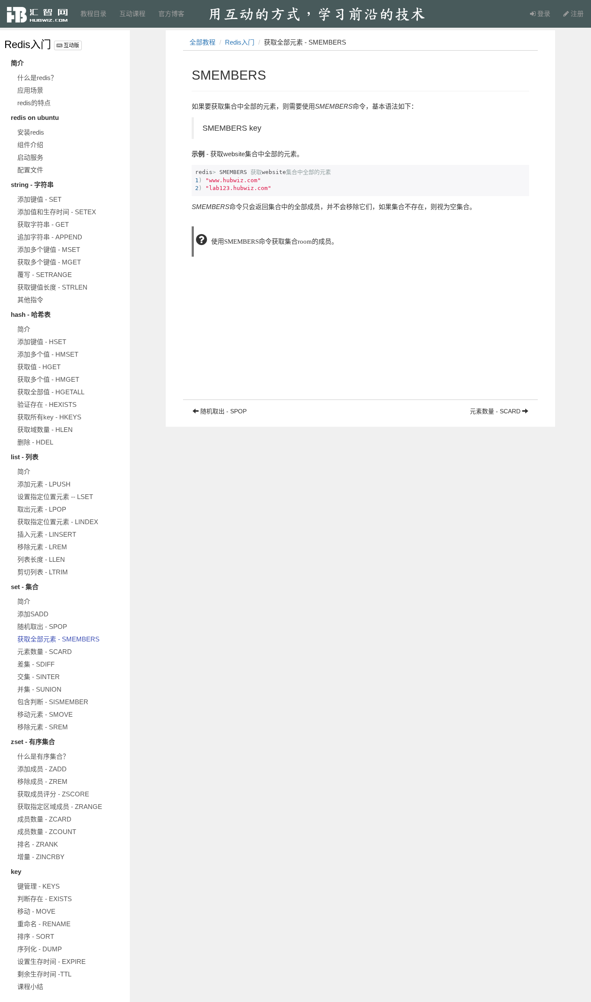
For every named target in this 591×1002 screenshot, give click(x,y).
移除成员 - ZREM (42, 781)
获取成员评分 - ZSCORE (53, 794)
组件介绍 (30, 144)
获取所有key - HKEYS (49, 417)
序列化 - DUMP (39, 949)
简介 (23, 329)
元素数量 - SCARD (44, 651)
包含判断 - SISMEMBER (52, 702)
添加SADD (32, 614)
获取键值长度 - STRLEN (52, 287)
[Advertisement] (360, 339)
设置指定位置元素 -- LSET (55, 496)
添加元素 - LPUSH (44, 484)
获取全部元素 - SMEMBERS (58, 639)
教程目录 (93, 13)
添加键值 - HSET (41, 341)
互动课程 (132, 13)
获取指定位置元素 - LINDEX (57, 521)
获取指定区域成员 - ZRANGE (59, 806)
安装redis (30, 132)
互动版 (70, 45)
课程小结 (30, 986)
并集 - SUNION (39, 689)
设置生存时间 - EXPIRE (51, 961)
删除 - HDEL (35, 442)
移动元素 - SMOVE (45, 714)
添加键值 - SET (39, 199)
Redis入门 (27, 44)
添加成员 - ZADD (42, 769)
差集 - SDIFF (36, 664)
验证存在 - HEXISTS (47, 404)
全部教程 (202, 42)
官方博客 (171, 13)
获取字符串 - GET (43, 224)
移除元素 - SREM (42, 727)
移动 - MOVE (36, 911)
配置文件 (30, 170)
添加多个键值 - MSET (48, 249)
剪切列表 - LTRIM (42, 572)
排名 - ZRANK (37, 844)
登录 (543, 13)
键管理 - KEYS (38, 886)
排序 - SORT (35, 936)
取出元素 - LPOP (41, 509)
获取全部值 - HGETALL (50, 392)
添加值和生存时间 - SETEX (56, 212)
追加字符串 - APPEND (49, 237)
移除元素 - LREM (42, 547)
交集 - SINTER (38, 676)
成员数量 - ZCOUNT (46, 831)
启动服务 (30, 157)
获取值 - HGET (39, 367)
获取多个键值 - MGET (49, 262)
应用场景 (30, 90)
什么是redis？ (37, 77)
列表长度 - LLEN (41, 559)
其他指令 (30, 299)
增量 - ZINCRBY (40, 856)
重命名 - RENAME (44, 924)
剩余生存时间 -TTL (44, 974)
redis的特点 (34, 102)
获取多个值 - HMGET (48, 379)
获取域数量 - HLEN (45, 429)
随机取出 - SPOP (42, 626)
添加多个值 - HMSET (47, 354)
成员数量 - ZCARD (44, 819)
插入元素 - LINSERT (46, 534)
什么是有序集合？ (43, 756)
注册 (576, 13)
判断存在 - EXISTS (44, 898)
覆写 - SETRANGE (44, 274)
